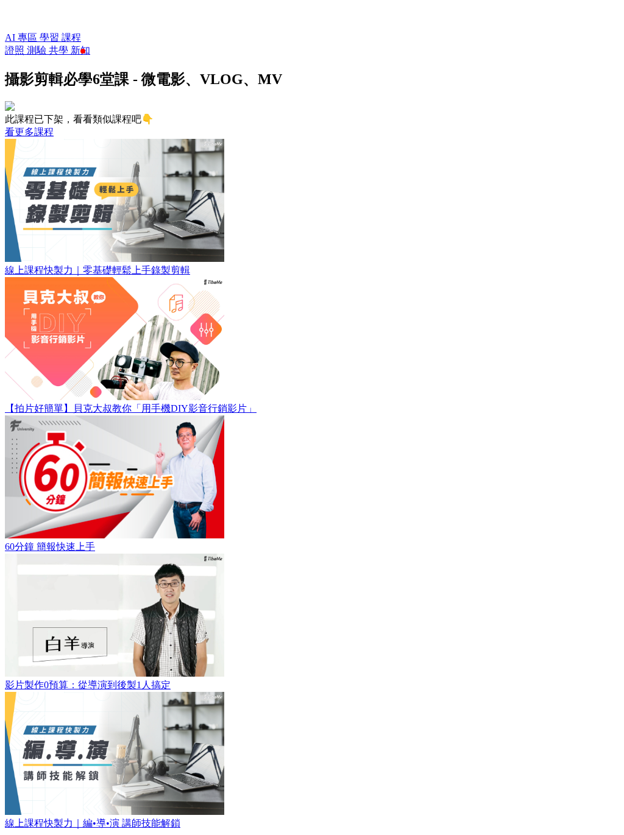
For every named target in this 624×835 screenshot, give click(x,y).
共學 (60, 50)
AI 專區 (22, 37)
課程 (71, 37)
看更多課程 (29, 132)
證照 (16, 50)
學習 (51, 37)
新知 (80, 50)
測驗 (38, 50)
